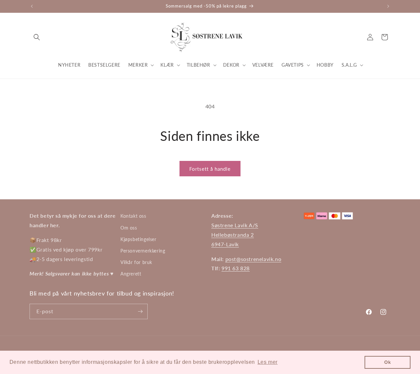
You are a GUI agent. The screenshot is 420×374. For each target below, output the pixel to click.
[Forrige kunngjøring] (32, 6)
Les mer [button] (268, 362)
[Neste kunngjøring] (388, 6)
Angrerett (130, 273)
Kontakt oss (133, 216)
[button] (37, 37)
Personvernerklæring (142, 250)
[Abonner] (140, 311)
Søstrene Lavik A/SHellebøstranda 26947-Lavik (234, 234)
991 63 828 (235, 268)
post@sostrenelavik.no (253, 259)
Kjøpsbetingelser (138, 239)
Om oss (128, 228)
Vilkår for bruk (136, 262)
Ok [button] (387, 362)
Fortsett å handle (210, 169)
